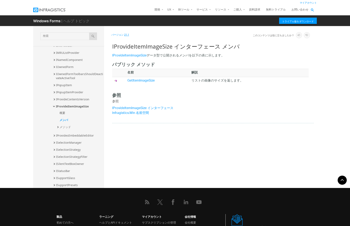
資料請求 (254, 10)
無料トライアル (276, 10)
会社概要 (190, 222)
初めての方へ (65, 222)
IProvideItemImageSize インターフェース (142, 108)
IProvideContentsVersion (72, 99)
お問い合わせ (299, 10)
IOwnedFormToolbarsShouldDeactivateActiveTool (79, 76)
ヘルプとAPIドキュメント (115, 222)
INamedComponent (69, 60)
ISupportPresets (67, 185)
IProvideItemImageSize (72, 106)
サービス (202, 10)
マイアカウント (308, 3)
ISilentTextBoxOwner (70, 164)
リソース (220, 10)
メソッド (65, 127)
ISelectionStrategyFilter (72, 157)
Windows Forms (47, 20)
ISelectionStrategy (68, 150)
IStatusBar (63, 171)
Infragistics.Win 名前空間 (130, 113)
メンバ (64, 120)
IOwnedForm (65, 67)
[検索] (93, 36)
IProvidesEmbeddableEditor (75, 135)
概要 (62, 113)
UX (169, 10)
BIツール (183, 10)
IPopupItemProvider (69, 92)
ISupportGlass (65, 178)
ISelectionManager (69, 142)
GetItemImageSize (141, 80)
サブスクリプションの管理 (159, 222)
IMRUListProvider (67, 53)
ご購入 (237, 10)
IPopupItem (64, 85)
